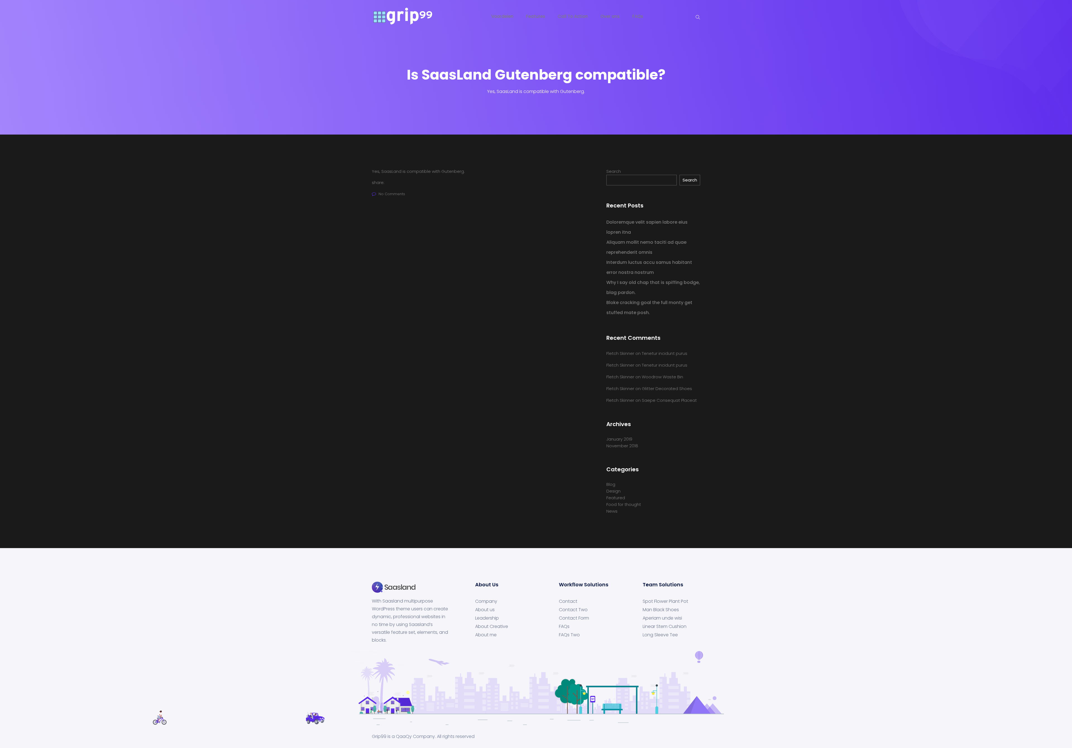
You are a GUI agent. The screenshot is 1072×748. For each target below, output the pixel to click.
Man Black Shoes (661, 610)
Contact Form (574, 618)
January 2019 (619, 439)
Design (613, 491)
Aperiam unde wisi (662, 618)
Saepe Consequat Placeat (669, 400)
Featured (615, 498)
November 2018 (622, 446)
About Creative (491, 626)
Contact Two (573, 610)
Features (535, 16)
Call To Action (573, 16)
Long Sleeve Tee (660, 635)
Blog (610, 484)
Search (613, 171)
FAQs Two (569, 635)
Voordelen (502, 16)
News (612, 511)
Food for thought (623, 504)
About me (486, 635)
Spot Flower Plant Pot (665, 601)
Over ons (610, 16)
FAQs (637, 16)
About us (485, 610)
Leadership (487, 618)
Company (486, 601)
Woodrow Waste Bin (662, 377)
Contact (568, 601)
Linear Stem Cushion (664, 626)
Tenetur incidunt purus (664, 353)
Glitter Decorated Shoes (667, 388)
